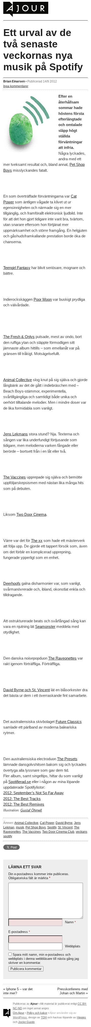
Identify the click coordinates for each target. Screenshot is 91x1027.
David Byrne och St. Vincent (26, 690)
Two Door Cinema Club (58, 831)
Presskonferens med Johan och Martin (72, 991)
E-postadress (19, 932)
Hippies (81, 1017)
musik (20, 827)
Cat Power (47, 822)
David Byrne (64, 822)
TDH (44, 1017)
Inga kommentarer (15, 86)
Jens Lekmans (15, 434)
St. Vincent (65, 827)
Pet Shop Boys (36, 827)
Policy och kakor (37, 1012)
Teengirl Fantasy (16, 267)
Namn (70, 922)
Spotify (51, 827)
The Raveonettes (62, 658)
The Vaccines (14, 477)
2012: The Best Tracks (22, 798)
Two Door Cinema (31, 514)
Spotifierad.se (19, 782)
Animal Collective (17, 380)
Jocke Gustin (26, 1021)
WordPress (20, 1017)
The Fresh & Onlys (19, 336)
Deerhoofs (11, 583)
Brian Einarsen (14, 81)
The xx (36, 540)
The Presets (67, 759)
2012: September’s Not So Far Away (33, 793)
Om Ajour (18, 1012)
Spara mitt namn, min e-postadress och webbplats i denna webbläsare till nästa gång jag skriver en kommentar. (43, 959)
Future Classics (69, 721)
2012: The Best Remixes (23, 804)
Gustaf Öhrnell (31, 810)
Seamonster (45, 626)
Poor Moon (43, 299)
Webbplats (72, 946)
